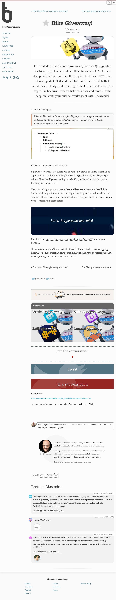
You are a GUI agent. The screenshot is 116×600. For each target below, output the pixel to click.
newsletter (7, 45)
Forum (55, 590)
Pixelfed (28, 590)
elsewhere (100, 446)
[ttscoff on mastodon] (14, 77)
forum (5, 41)
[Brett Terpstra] (33, 424)
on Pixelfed (49, 475)
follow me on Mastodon (93, 252)
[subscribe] (4, 77)
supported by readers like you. (78, 462)
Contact (55, 584)
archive (6, 50)
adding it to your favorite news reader (69, 454)
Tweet (68, 32)
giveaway (40, 278)
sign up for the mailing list (65, 252)
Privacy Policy (86, 584)
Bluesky (57, 457)
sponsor (6, 58)
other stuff (7, 71)
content (61, 462)
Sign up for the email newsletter (67, 451)
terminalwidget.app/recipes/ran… (47, 551)
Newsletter (57, 587)
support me (8, 54)
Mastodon (75, 32)
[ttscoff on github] (7, 77)
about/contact (9, 63)
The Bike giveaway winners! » (96, 11)
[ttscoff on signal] (17, 77)
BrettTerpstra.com (11, 27)
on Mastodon (51, 487)
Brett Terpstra (43, 424)
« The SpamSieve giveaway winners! (49, 11)
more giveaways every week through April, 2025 (69, 239)
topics (5, 37)
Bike (49, 71)
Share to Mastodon (72, 384)
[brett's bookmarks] (10, 77)
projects (6, 33)
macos (53, 278)
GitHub (79, 446)
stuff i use (7, 67)
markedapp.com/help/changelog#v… (48, 510)
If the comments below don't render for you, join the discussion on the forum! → (61, 398)
